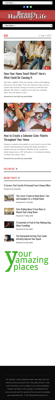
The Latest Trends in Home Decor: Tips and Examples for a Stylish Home (32, 197)
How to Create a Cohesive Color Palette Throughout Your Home (26, 137)
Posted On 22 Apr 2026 (24, 229)
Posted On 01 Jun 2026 (24, 202)
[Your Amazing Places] (27, 272)
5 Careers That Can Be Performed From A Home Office (27, 185)
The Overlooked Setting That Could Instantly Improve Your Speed (31, 237)
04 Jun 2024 (16, 96)
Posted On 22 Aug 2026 (12, 189)
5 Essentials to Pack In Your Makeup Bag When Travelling (33, 224)
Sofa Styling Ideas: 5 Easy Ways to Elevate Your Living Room (30, 210)
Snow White (28, 96)
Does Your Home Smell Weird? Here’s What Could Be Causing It (25, 75)
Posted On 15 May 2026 (24, 216)
